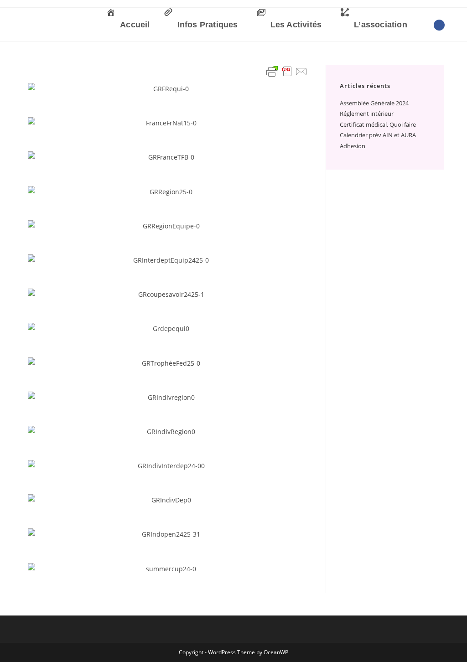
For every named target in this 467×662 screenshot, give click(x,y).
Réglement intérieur (367, 113)
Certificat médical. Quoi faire (378, 124)
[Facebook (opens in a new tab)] (439, 25)
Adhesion (352, 146)
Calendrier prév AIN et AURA (378, 135)
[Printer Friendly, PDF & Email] (287, 71)
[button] (36, 88)
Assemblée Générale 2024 (374, 103)
